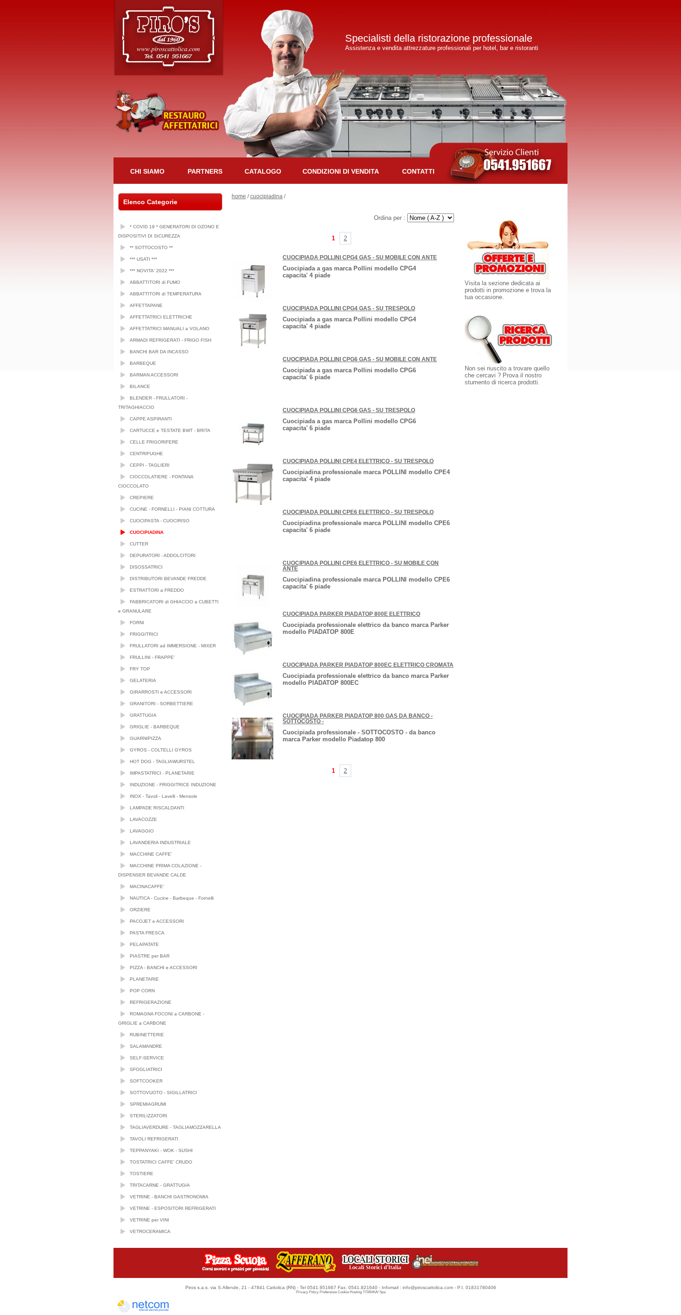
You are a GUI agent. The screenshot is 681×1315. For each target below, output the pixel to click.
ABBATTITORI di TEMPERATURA (166, 293)
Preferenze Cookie (334, 1292)
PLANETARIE (144, 979)
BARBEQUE (143, 363)
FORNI (137, 622)
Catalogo (263, 171)
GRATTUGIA (143, 715)
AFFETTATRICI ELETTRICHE (161, 316)
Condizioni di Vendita (341, 171)
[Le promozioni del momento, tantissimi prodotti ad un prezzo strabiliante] (511, 277)
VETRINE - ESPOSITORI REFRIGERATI (173, 1208)
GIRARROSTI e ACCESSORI (161, 692)
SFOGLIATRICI (146, 1069)
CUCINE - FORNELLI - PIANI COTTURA (172, 509)
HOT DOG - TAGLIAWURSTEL (162, 761)
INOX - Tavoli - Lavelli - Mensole (163, 796)
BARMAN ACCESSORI (154, 374)
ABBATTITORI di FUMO (155, 282)
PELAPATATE (144, 944)
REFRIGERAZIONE (150, 1002)
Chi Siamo (147, 171)
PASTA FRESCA (147, 932)
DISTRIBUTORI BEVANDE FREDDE (168, 578)
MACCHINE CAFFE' (151, 854)
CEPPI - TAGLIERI (150, 465)
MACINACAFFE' (147, 886)
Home (239, 196)
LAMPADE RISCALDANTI (157, 807)
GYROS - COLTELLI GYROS (161, 749)
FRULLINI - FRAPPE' (152, 657)
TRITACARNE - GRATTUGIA (160, 1185)
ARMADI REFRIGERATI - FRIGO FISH (170, 340)
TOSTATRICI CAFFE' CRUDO (161, 1162)
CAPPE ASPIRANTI (151, 418)
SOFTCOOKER (146, 1080)
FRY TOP (140, 668)
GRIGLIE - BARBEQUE (155, 726)
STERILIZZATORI (148, 1115)
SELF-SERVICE (147, 1057)
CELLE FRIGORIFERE (154, 442)
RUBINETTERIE (147, 1034)
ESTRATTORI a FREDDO (157, 590)
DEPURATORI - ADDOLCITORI (162, 555)
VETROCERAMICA (150, 1231)
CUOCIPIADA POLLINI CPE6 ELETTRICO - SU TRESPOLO (358, 512)
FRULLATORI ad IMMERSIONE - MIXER (173, 645)
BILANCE (140, 386)
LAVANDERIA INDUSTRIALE (160, 842)
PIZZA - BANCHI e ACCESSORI (163, 967)
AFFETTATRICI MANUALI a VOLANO (169, 328)
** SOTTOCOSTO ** (151, 247)
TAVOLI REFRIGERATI (154, 1138)
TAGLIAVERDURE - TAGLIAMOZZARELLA (175, 1127)
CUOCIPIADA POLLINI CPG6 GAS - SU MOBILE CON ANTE (360, 359)
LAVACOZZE (143, 819)
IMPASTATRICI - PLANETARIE (162, 773)
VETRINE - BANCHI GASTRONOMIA (169, 1196)
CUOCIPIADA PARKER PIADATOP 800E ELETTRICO (351, 614)
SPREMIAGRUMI (148, 1104)
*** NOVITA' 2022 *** (152, 270)
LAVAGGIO (142, 830)
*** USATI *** (143, 259)
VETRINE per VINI (149, 1219)
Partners (205, 171)
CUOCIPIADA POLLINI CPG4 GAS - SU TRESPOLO (349, 308)
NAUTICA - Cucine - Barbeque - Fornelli (172, 898)
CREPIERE (142, 497)
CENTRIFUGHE (146, 453)
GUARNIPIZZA (145, 738)
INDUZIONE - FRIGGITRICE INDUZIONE (173, 784)
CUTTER (139, 543)
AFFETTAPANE (146, 305)
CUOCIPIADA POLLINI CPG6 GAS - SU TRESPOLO (349, 410)
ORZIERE (140, 909)
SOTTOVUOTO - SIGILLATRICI (163, 1092)
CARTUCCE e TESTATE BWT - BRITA (170, 430)
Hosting (356, 1292)
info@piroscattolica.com (428, 1287)
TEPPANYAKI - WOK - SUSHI (161, 1150)
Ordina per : (390, 217)
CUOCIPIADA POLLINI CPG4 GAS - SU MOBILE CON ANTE (360, 257)
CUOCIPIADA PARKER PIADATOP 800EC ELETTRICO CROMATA (368, 665)
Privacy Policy (307, 1292)
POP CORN (142, 990)
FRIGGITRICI (144, 634)
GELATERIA (143, 680)
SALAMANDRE (146, 1046)
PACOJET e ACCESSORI (157, 921)
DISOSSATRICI (146, 567)
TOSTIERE (141, 1173)
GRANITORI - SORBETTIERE (161, 703)
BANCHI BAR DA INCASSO (159, 351)
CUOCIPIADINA (147, 532)
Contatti (418, 171)
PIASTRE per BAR (150, 955)
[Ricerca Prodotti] (510, 362)
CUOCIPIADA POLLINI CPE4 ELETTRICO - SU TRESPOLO (358, 461)
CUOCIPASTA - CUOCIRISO (159, 520)
